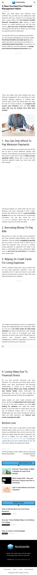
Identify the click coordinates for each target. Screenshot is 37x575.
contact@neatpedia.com (22, 559)
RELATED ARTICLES (11, 463)
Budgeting (4, 533)
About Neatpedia (28, 569)
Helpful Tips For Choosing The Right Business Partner (27, 454)
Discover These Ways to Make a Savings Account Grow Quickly (23, 471)
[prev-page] (3, 497)
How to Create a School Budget (13, 531)
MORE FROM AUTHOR (25, 463)
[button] (34, 2)
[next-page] (6, 497)
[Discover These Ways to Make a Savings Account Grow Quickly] (6, 471)
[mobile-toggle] (3, 2)
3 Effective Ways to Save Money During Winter (10, 453)
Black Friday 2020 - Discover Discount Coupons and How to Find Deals (23, 480)
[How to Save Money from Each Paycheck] (6, 489)
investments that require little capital (14, 439)
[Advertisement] (18, 72)
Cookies (15, 569)
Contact (21, 569)
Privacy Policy (7, 569)
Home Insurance (6, 514)
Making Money (5, 525)
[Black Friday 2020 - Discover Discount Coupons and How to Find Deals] (6, 480)
